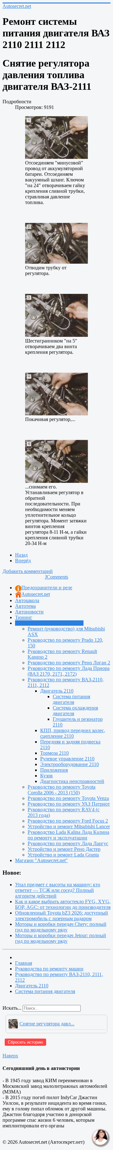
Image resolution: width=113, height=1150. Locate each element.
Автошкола (27, 600)
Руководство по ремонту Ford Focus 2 (68, 820)
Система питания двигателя (71, 699)
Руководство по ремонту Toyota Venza (68, 798)
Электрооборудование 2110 (69, 764)
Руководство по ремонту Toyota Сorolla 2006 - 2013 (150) (61, 789)
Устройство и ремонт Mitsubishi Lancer (69, 826)
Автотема (25, 606)
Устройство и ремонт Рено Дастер (64, 849)
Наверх (10, 1055)
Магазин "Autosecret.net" (41, 860)
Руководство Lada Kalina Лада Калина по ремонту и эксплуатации (68, 834)
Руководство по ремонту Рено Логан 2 (69, 662)
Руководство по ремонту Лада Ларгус (68, 843)
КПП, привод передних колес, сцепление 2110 (72, 733)
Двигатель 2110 (56, 691)
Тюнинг (23, 617)
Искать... (12, 1008)
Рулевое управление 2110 (67, 758)
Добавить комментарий (28, 571)
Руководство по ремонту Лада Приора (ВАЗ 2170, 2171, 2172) (69, 671)
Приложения (54, 770)
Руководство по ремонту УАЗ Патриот (69, 804)
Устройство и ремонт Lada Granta (63, 854)
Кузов (46, 775)
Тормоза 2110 (54, 753)
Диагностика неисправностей (72, 781)
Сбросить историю (25, 1042)
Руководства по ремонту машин (49, 623)
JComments (56, 577)
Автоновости (29, 611)
